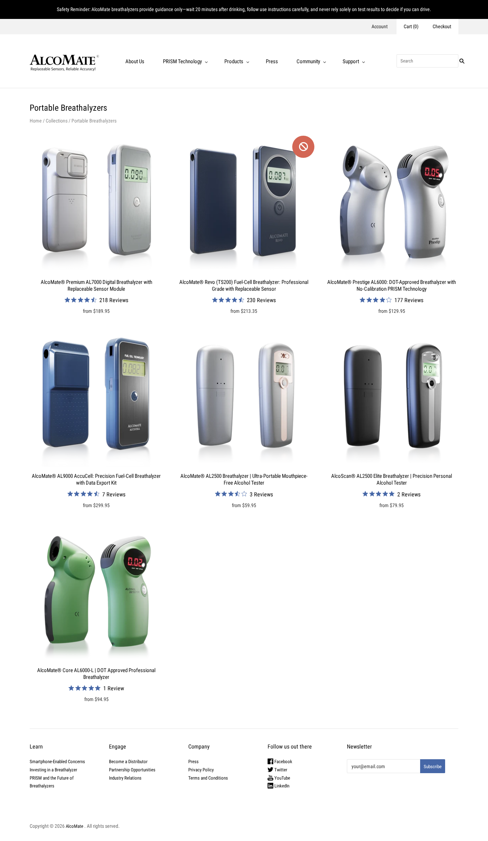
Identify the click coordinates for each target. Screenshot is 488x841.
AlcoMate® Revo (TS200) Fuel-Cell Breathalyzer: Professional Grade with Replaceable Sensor (243, 285)
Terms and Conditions (208, 778)
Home (36, 121)
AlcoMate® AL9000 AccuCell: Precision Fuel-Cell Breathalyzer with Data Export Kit (96, 479)
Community (308, 61)
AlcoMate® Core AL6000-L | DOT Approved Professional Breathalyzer (96, 673)
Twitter (280, 769)
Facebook (282, 761)
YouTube (281, 778)
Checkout (442, 26)
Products (233, 61)
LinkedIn (281, 786)
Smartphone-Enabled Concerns (57, 761)
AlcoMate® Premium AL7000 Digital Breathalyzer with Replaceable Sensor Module (96, 285)
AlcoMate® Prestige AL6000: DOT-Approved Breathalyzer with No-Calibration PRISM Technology (391, 285)
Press (272, 61)
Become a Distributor (128, 761)
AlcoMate (74, 826)
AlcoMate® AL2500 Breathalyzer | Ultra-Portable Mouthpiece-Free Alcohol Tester (244, 479)
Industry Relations (125, 778)
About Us (134, 61)
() (411, 26)
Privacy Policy (201, 769)
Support (351, 61)
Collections (57, 121)
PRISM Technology (182, 61)
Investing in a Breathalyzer (53, 769)
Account (380, 26)
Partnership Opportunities (132, 769)
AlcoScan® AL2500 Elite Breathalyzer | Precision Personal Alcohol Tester (391, 479)
